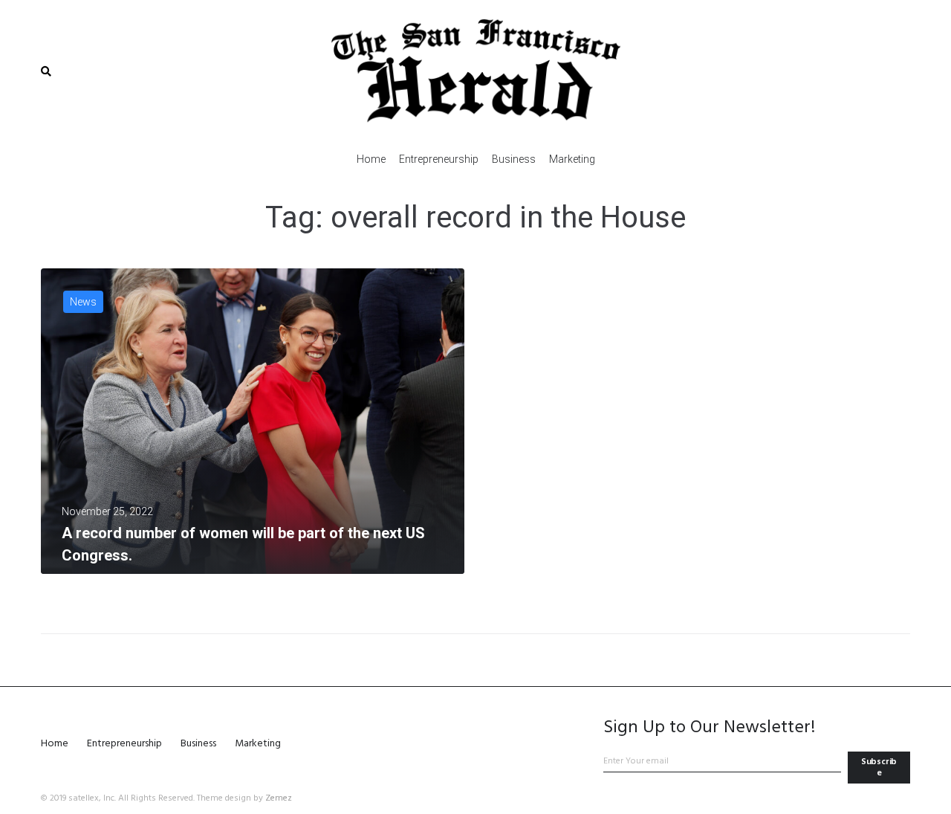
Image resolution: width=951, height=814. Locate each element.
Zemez (278, 798)
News (83, 302)
